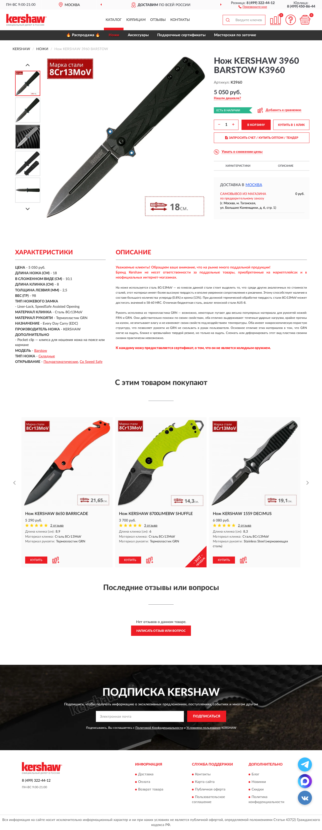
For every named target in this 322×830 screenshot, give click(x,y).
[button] (252, 6)
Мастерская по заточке (235, 35)
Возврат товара (150, 789)
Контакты (180, 20)
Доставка (145, 774)
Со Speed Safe (91, 362)
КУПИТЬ (36, 560)
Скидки (258, 789)
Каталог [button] (114, 20)
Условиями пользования (203, 727)
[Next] (27, 208)
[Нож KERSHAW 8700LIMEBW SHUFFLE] (161, 463)
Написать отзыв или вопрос (161, 630)
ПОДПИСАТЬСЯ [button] (206, 716)
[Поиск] (228, 20)
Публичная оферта (210, 789)
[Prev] (27, 64)
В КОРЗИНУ (256, 124)
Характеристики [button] (237, 165)
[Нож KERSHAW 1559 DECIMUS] (255, 463)
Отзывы (158, 20)
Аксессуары (138, 35)
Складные (46, 356)
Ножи (114, 35)
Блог (255, 774)
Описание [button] (285, 165)
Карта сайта (205, 782)
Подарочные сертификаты (181, 35)
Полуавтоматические (61, 362)
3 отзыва (150, 525)
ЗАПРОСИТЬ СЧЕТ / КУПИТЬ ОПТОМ (263, 137)
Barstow (40, 351)
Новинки (259, 782)
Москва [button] (254, 185)
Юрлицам (136, 20)
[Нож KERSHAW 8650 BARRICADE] (67, 463)
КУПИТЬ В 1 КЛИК (291, 124)
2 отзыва (57, 525)
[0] (304, 20)
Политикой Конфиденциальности (159, 727)
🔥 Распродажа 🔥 (83, 35)
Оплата (144, 782)
